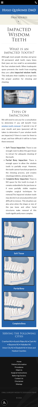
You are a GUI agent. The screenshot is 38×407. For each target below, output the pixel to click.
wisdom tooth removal (11, 126)
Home (19, 361)
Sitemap (19, 384)
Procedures (19, 17)
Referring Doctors (19, 376)
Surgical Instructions (19, 373)
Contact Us (19, 378)
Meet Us (19, 370)
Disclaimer (19, 381)
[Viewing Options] (4, 402)
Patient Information (19, 364)
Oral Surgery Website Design (15, 392)
